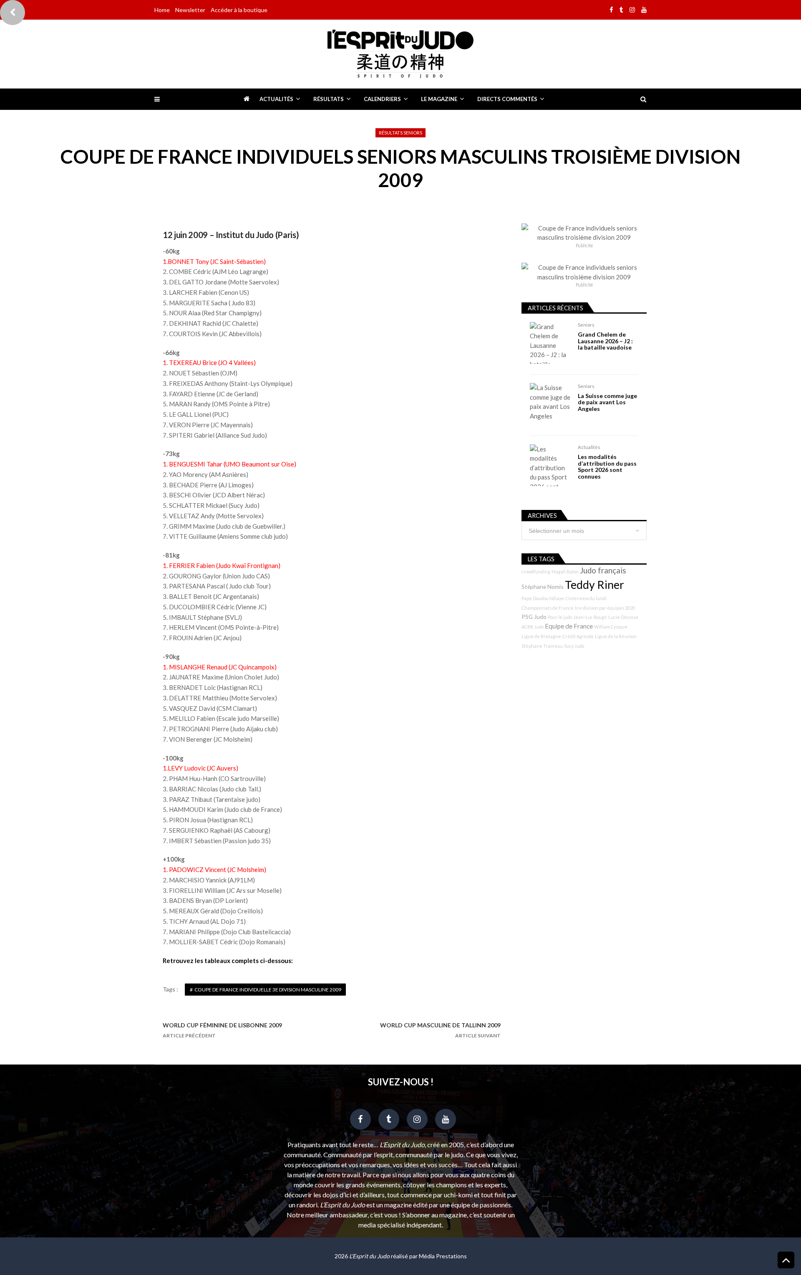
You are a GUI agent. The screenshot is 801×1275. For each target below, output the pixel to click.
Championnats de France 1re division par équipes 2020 (578, 608)
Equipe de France (569, 626)
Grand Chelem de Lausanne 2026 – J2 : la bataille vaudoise (605, 340)
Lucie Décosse (623, 617)
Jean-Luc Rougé (590, 617)
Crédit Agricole (578, 636)
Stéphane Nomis (542, 586)
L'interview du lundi (586, 598)
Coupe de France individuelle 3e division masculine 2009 (267, 989)
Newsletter (190, 9)
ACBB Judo (532, 626)
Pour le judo (560, 617)
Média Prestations (443, 1256)
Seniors (586, 324)
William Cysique (610, 626)
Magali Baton (565, 571)
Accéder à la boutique (239, 9)
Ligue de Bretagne (541, 636)
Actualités (276, 99)
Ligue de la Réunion (616, 636)
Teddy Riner (594, 584)
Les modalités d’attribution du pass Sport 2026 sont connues (607, 466)
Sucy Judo (574, 646)
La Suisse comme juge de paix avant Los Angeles (607, 402)
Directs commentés (507, 99)
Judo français (603, 570)
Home (162, 9)
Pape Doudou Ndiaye (542, 598)
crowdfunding (535, 571)
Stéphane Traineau (542, 646)
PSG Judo (534, 616)
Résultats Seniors (400, 132)
